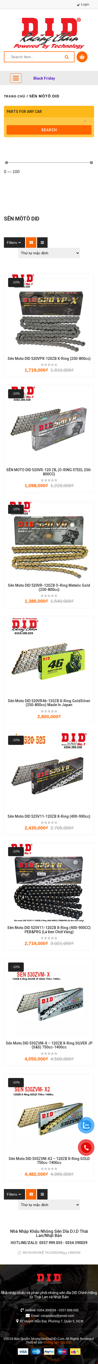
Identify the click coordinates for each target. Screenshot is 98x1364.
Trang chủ (14, 96)
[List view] (42, 242)
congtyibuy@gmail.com (57, 1316)
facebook (54, 1253)
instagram (32, 1253)
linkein (74, 1253)
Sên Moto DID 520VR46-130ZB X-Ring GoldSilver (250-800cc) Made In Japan (49, 703)
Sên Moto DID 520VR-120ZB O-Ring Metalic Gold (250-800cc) (49, 587)
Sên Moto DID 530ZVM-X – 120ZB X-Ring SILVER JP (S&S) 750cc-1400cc (49, 1045)
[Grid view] (31, 242)
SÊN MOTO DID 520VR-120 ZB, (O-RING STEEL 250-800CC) (49, 472)
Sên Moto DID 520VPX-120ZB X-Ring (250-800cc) (49, 359)
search (49, 130)
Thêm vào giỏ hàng (33, 341)
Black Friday (44, 78)
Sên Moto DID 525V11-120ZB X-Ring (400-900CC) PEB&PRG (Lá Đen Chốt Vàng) (49, 930)
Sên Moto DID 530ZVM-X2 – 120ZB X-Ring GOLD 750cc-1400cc (49, 1161)
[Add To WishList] (49, 341)
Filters (12, 242)
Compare (64, 341)
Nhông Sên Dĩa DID (57, 1342)
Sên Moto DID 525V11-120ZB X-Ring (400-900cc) (49, 816)
